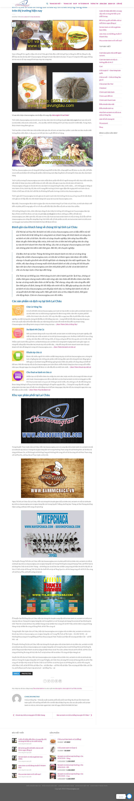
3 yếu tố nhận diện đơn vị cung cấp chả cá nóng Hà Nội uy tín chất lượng (110, 13)
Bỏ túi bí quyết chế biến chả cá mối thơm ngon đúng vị (110, 21)
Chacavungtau (35, 16)
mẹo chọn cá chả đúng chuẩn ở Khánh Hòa (110, 35)
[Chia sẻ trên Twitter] (48, 681)
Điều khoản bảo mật (106, 104)
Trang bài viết (55, 4)
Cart (101, 66)
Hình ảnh (103, 4)
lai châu (79, 688)
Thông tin (94, 4)
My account (103, 123)
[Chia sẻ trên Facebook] (45, 681)
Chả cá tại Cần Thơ (106, 84)
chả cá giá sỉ (56, 115)
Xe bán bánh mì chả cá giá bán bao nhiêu (110, 28)
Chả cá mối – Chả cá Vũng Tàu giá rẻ (110, 78)
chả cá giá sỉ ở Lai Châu (70, 688)
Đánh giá (111, 4)
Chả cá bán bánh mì (38, 688)
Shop (75, 4)
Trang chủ (68, 4)
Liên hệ (119, 4)
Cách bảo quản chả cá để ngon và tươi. (110, 54)
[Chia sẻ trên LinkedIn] (60, 681)
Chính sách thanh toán (107, 100)
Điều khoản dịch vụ (106, 108)
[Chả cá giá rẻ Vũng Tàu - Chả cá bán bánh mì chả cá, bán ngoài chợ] (22, 3)
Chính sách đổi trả (105, 96)
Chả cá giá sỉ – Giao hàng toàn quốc (110, 71)
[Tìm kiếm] (47, 4)
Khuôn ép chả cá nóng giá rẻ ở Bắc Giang (30, 715)
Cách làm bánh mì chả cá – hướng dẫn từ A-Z (108, 61)
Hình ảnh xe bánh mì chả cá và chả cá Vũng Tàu (110, 113)
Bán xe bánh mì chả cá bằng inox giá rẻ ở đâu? (73, 715)
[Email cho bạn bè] (52, 681)
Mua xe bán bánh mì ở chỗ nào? (110, 40)
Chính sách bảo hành (106, 92)
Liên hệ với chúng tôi (106, 119)
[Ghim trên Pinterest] (56, 681)
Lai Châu (65, 115)
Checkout (102, 88)
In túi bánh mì (83, 4)
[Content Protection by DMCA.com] (22, 673)
